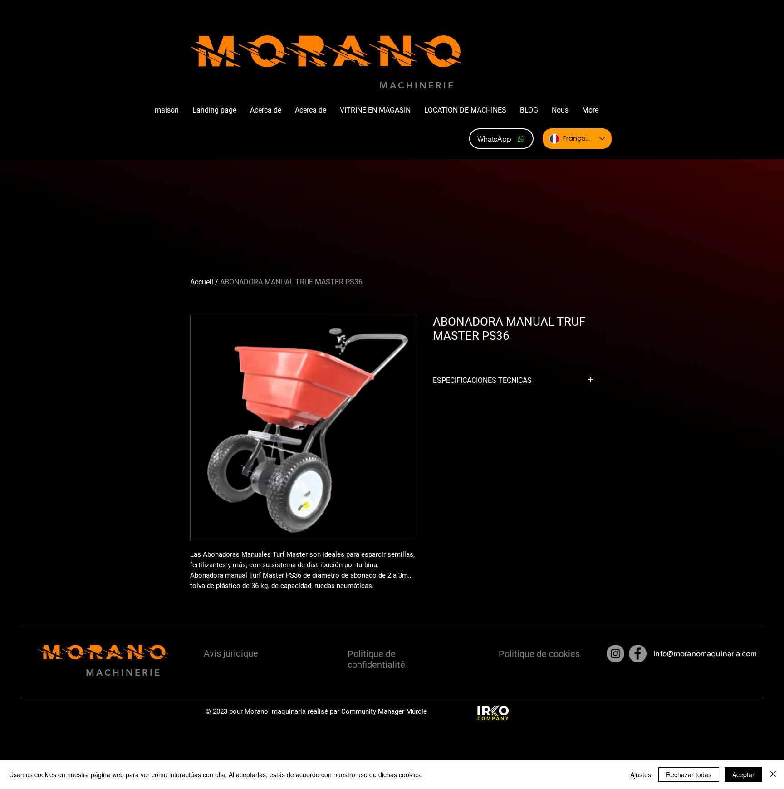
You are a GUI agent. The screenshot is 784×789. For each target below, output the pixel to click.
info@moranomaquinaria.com (705, 653)
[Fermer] (773, 774)
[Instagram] (615, 653)
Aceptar (743, 774)
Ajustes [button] (640, 774)
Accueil (201, 282)
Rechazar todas (688, 774)
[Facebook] (638, 653)
